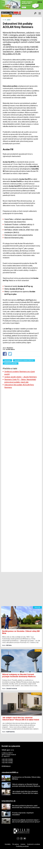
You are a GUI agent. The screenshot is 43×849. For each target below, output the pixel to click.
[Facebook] (18, 838)
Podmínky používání (22, 846)
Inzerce (23, 844)
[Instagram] (21, 838)
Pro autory (15, 844)
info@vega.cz (6, 766)
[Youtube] (24, 838)
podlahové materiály (10, 363)
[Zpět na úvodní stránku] (11, 13)
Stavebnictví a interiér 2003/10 (24, 360)
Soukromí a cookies (33, 844)
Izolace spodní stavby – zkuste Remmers (20, 377)
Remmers (7, 360)
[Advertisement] (21, 480)
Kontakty (7, 844)
